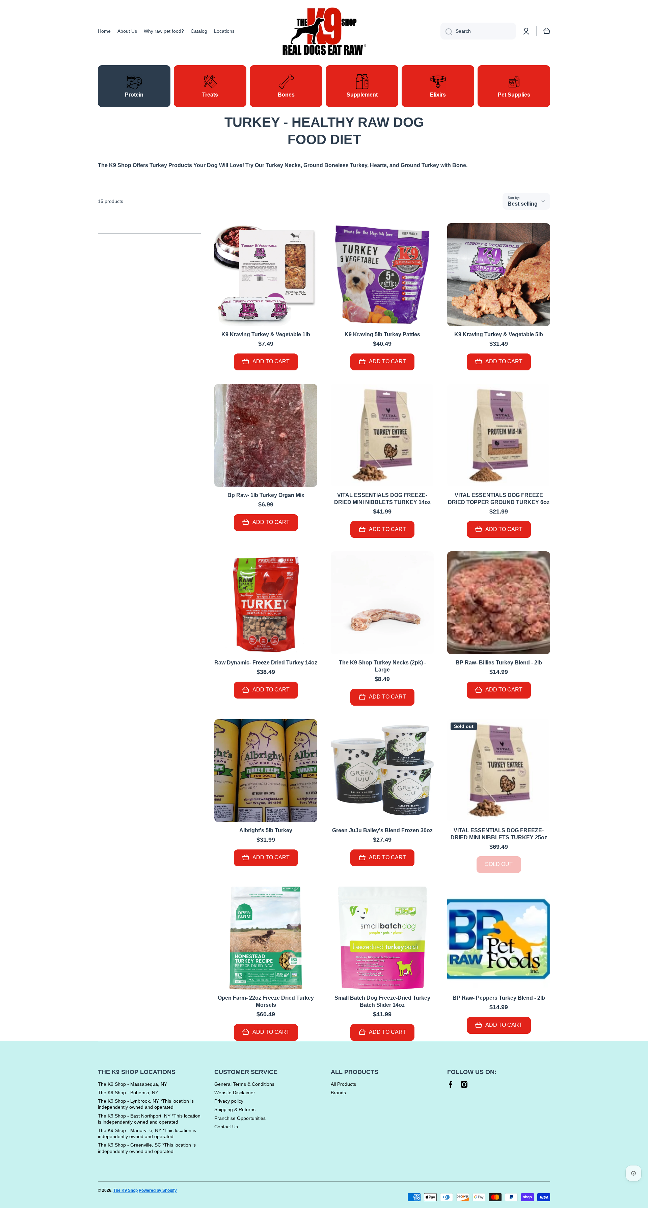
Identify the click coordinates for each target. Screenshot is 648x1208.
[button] (546, 31)
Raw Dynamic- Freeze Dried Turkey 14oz (265, 662)
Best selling (523, 204)
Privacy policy (228, 1101)
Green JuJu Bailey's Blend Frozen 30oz (382, 830)
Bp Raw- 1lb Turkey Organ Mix (265, 495)
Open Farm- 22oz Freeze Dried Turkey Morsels (266, 1001)
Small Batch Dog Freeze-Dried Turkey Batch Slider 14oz (382, 1001)
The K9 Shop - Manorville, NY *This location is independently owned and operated (147, 1133)
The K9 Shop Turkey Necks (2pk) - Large (382, 666)
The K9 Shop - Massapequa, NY (132, 1084)
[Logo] (324, 31)
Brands (338, 1092)
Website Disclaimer (234, 1092)
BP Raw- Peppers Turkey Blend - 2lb (499, 998)
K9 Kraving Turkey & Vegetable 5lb (498, 334)
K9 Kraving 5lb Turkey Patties (382, 334)
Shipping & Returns (234, 1109)
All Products (343, 1084)
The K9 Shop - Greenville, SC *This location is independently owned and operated (147, 1148)
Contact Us (226, 1126)
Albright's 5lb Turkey (265, 830)
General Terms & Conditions (244, 1084)
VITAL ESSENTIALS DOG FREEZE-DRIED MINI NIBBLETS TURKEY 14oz (382, 498)
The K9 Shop (125, 1190)
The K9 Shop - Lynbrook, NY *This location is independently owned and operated (146, 1104)
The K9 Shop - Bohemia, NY (128, 1092)
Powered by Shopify (158, 1190)
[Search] (446, 31)
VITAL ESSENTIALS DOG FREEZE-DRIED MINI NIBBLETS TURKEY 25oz (499, 834)
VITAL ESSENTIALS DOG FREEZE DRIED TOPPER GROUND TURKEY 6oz (498, 498)
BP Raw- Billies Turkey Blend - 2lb (499, 662)
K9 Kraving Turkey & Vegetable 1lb (265, 334)
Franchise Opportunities (240, 1118)
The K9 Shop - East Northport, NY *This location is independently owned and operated (149, 1119)
